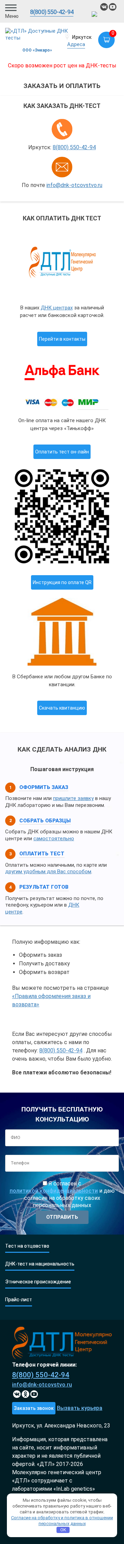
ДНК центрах (57, 308)
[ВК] (104, 7)
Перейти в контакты (62, 339)
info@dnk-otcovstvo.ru (74, 185)
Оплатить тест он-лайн (62, 452)
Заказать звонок (34, 1408)
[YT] (34, 1394)
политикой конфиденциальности (54, 1190)
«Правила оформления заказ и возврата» (51, 1000)
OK (63, 1529)
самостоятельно (53, 838)
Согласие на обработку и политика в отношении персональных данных (62, 1520)
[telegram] (95, 15)
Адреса (76, 44)
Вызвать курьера (79, 1408)
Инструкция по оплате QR (62, 582)
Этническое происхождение (38, 1281)
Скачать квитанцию (62, 708)
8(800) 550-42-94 (51, 11)
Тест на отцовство (27, 1246)
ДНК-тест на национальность (39, 1264)
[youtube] (112, 7)
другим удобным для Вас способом (48, 871)
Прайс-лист (18, 1299)
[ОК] (25, 1394)
